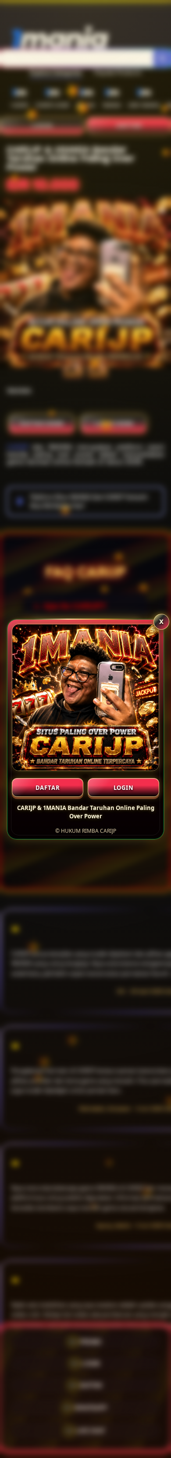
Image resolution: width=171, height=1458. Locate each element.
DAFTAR (48, 788)
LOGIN (124, 788)
